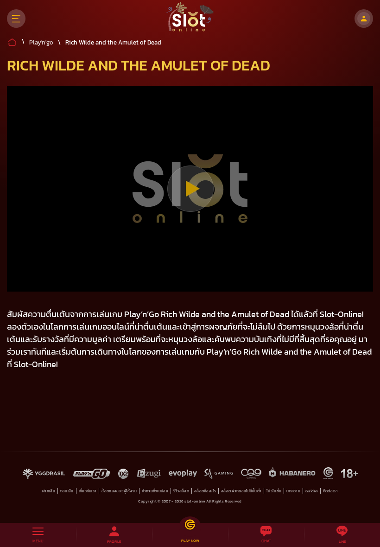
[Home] (190, 18)
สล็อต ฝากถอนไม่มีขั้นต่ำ (241, 491)
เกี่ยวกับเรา (88, 491)
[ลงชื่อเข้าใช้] (364, 18)
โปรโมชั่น (273, 491)
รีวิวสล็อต (181, 491)
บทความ (293, 491)
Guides (311, 491)
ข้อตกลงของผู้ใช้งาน (119, 491)
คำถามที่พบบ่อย (155, 491)
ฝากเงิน (48, 491)
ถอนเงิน (67, 491)
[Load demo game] (190, 188)
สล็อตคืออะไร (205, 491)
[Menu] (16, 18)
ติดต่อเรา (330, 491)
